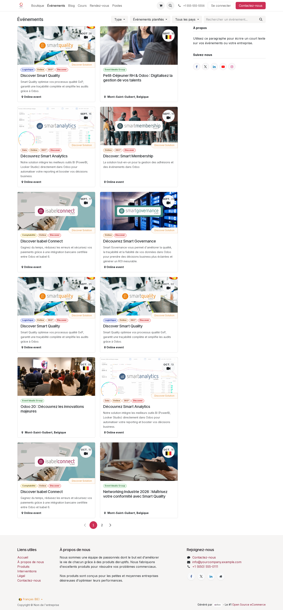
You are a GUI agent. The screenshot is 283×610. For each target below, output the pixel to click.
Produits (23, 567)
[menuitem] (38, 5)
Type (118, 19)
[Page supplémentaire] (221, 576)
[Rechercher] (261, 19)
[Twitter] (201, 576)
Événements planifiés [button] (149, 19)
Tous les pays (185, 19)
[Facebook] (191, 576)
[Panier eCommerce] (161, 6)
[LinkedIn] (211, 576)
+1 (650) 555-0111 (205, 567)
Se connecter (221, 5)
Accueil (22, 557)
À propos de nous (30, 562)
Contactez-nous (250, 5)
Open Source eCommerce (249, 604)
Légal (21, 576)
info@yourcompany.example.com (216, 562)
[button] (170, 6)
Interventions (27, 571)
